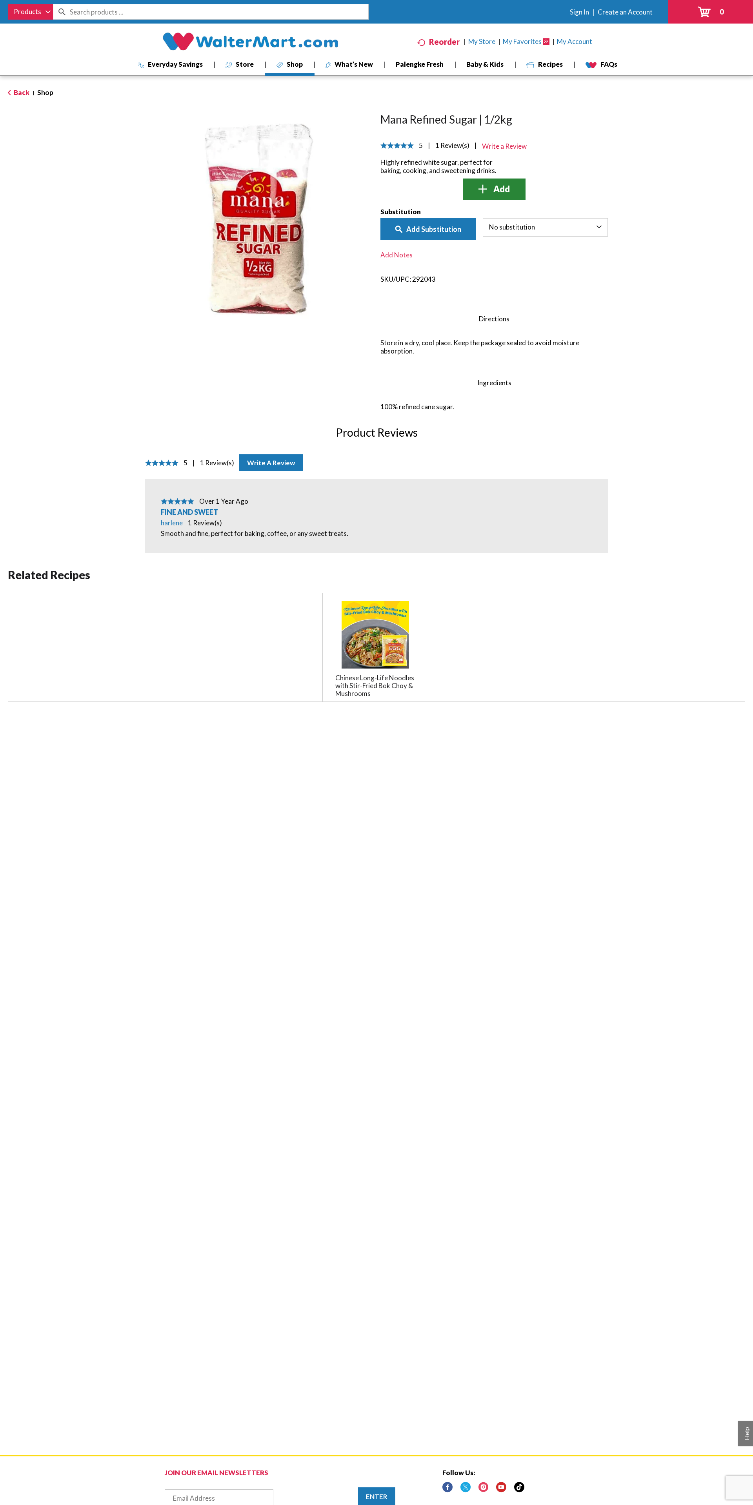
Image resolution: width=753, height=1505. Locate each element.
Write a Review (271, 463)
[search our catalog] (61, 12)
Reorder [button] (444, 41)
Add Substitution (433, 229)
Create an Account (625, 12)
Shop (45, 92)
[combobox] (30, 12)
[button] (494, 189)
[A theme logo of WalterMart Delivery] (250, 42)
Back (21, 92)
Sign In (579, 12)
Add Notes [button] (396, 255)
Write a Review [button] (504, 146)
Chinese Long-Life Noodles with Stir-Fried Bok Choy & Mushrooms (374, 686)
